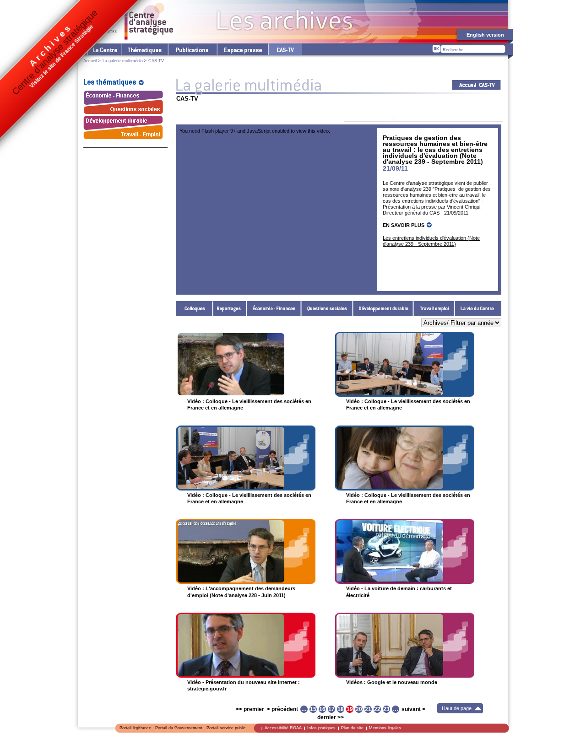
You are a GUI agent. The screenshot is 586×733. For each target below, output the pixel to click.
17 (331, 709)
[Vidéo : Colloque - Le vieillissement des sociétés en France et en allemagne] (246, 364)
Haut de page (457, 708)
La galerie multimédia (123, 61)
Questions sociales (327, 308)
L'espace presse (242, 49)
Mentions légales (385, 728)
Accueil (90, 61)
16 (322, 709)
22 (377, 709)
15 (313, 709)
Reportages (230, 308)
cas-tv (285, 49)
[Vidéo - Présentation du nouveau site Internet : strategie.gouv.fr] (246, 645)
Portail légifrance (135, 728)
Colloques (194, 308)
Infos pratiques (321, 728)
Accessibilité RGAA (283, 728)
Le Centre (104, 49)
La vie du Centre (478, 308)
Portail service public (226, 728)
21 (368, 709)
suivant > (413, 709)
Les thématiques (144, 49)
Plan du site (352, 728)
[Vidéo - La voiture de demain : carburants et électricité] (404, 551)
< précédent (282, 709)
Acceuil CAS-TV (476, 85)
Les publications (192, 49)
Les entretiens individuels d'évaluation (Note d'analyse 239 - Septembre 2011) (431, 241)
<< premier (250, 709)
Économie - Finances (274, 308)
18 (340, 709)
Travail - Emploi (434, 308)
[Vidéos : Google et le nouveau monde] (404, 645)
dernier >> (330, 717)
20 (359, 709)
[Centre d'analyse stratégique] (128, 21)
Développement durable (383, 308)
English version (485, 35)
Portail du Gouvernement (178, 728)
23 (386, 709)
